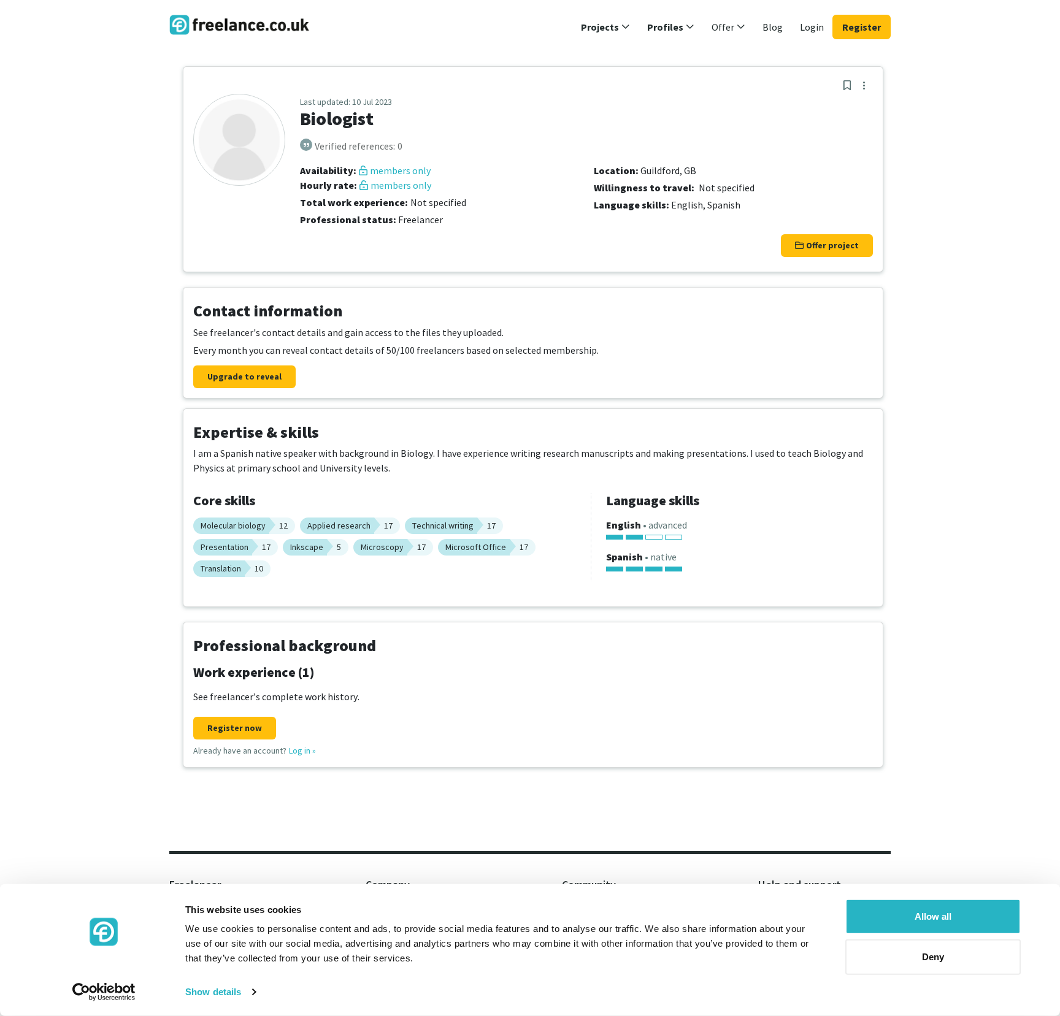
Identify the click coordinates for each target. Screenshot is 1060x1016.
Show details (213, 992)
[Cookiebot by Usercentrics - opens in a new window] (104, 992)
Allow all (933, 916)
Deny (933, 956)
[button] (605, 27)
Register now (234, 727)
